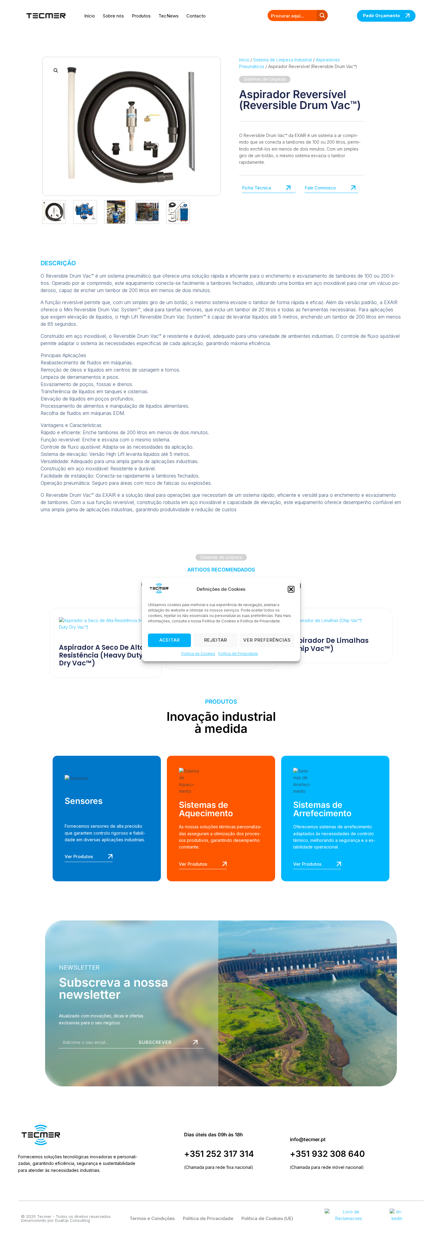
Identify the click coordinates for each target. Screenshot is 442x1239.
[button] (291, 589)
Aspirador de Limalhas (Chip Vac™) (329, 644)
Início (89, 16)
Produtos (141, 16)
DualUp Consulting (72, 1220)
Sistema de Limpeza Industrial (282, 59)
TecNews (168, 16)
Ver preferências (267, 640)
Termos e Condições (152, 1218)
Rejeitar (215, 640)
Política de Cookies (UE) (267, 1218)
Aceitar (169, 640)
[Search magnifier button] (322, 15)
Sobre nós (113, 16)
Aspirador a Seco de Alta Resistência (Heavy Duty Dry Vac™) (102, 655)
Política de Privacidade (238, 653)
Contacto (196, 16)
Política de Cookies (198, 653)
